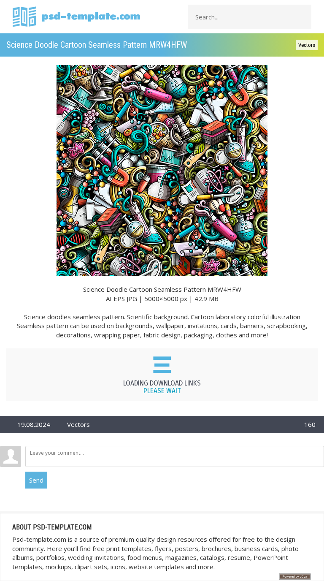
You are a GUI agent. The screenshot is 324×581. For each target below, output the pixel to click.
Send (36, 480)
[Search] (302, 17)
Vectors (306, 45)
